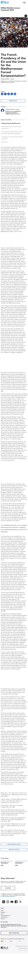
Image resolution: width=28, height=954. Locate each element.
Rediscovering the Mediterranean (10, 123)
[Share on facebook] (5, 94)
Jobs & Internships (14, 932)
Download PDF (13, 100)
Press (2, 913)
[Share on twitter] (2, 94)
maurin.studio (25, 950)
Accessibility (17, 946)
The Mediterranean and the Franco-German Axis (11, 127)
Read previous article (14, 844)
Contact (3, 918)
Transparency (4, 917)
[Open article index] (25, 16)
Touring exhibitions (5, 915)
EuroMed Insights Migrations (8, 896)
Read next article (14, 849)
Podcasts (3, 912)
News (2, 910)
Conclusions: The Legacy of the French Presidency (12, 137)
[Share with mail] (15, 94)
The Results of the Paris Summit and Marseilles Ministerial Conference (11, 132)
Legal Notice (22, 946)
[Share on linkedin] (11, 94)
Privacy (26, 946)
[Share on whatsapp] (8, 94)
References (4, 142)
